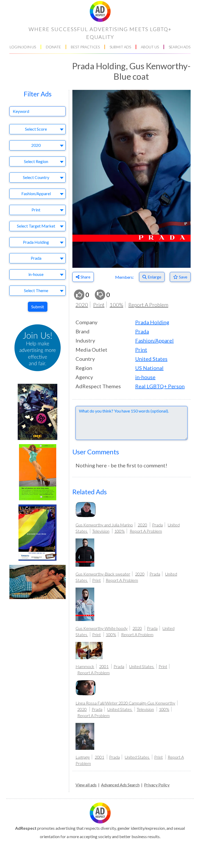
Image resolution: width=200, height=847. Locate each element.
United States (151, 359)
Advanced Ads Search (120, 784)
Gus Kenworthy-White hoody (102, 628)
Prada (142, 331)
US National (149, 368)
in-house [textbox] (35, 274)
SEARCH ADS (179, 47)
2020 (82, 304)
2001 (104, 666)
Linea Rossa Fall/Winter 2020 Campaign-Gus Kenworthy (125, 702)
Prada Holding (152, 322)
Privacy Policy (157, 784)
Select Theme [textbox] (36, 290)
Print (98, 304)
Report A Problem (148, 304)
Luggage (83, 757)
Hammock (85, 666)
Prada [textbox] (36, 258)
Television (100, 531)
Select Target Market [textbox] (36, 225)
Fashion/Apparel (154, 340)
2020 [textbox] (36, 145)
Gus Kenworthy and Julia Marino (104, 524)
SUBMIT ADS (120, 47)
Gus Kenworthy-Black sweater (103, 573)
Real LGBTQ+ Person (160, 386)
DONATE (53, 47)
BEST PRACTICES (85, 47)
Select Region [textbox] (36, 161)
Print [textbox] (36, 209)
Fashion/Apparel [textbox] (36, 193)
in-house (145, 377)
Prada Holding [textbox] (36, 242)
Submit (37, 306)
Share (85, 276)
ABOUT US (150, 47)
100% (116, 304)
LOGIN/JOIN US (23, 47)
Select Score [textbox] (36, 128)
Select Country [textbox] (36, 177)
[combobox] (37, 129)
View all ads (86, 784)
